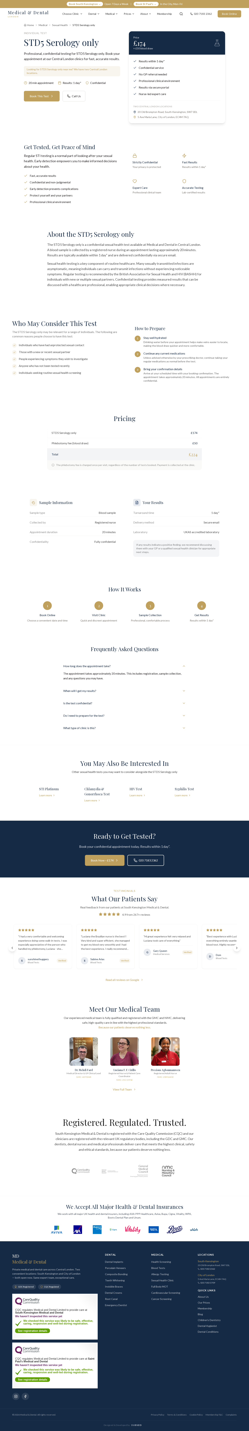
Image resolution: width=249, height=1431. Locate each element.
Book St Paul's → (146, 3)
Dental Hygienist (207, 1325)
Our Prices (204, 1302)
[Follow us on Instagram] (16, 1396)
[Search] (181, 14)
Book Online (229, 13)
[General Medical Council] (139, 1171)
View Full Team (122, 1089)
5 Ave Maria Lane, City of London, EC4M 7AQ (163, 117)
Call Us (76, 96)
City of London (206, 1275)
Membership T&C (214, 1414)
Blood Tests (158, 1267)
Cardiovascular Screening (165, 1292)
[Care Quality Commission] (81, 1171)
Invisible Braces (114, 1286)
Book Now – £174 (102, 860)
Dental (92, 13)
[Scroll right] (236, 948)
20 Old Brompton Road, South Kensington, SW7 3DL (167, 111)
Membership (164, 13)
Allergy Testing (160, 1274)
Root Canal (111, 1298)
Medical (110, 13)
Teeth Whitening (115, 1280)
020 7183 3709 (207, 1282)
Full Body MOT (159, 1286)
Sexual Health (60, 25)
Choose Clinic (70, 13)
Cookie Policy (196, 1414)
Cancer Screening (161, 1298)
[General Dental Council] (110, 1171)
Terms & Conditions (177, 1414)
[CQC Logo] (27, 1304)
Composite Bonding (116, 1274)
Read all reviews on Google (122, 979)
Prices (127, 13)
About (144, 13)
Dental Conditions (208, 1331)
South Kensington (208, 1261)
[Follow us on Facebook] (25, 1396)
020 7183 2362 (148, 860)
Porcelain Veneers (115, 1267)
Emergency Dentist (116, 1305)
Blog (200, 1314)
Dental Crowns (113, 1292)
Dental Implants (114, 1261)
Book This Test (39, 96)
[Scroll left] (12, 948)
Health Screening (161, 1261)
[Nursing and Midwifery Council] (168, 1171)
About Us (203, 1296)
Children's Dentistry (209, 1320)
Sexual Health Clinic (162, 1280)
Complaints (231, 1414)
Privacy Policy (157, 1414)
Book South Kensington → (85, 3)
